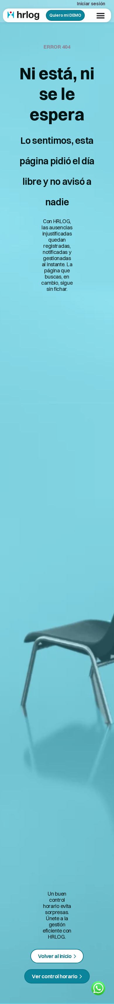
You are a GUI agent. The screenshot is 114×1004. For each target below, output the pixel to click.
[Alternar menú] (100, 15)
